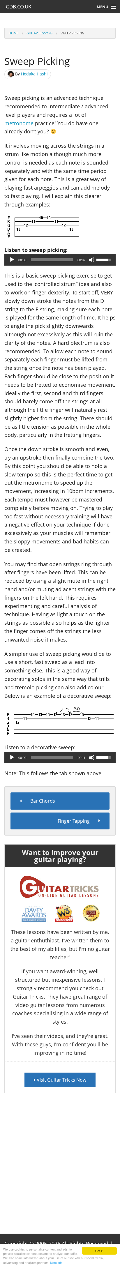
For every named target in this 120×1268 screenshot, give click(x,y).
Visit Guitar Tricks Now (61, 1080)
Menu (102, 6)
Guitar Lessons (39, 33)
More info (56, 1262)
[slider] (52, 259)
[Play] (12, 260)
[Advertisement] (60, 1159)
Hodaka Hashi (34, 74)
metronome (18, 123)
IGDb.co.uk (17, 6)
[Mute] (92, 260)
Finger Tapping (74, 821)
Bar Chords (42, 801)
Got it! (99, 1250)
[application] (60, 260)
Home (13, 33)
